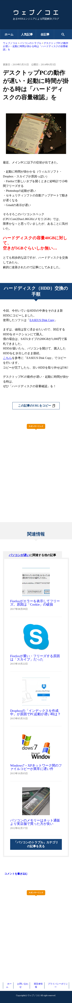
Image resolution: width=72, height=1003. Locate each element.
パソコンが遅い (19, 555)
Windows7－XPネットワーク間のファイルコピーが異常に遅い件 (36, 767)
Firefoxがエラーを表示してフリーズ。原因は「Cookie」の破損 (35, 602)
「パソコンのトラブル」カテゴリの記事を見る (36, 844)
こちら (7, 357)
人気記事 (27, 34)
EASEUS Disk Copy (42, 320)
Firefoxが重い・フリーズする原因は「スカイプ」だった (35, 657)
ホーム (9, 34)
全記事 (45, 34)
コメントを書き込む (16, 873)
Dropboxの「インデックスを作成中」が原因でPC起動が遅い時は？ (35, 712)
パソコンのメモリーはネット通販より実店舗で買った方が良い (35, 822)
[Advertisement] (36, 468)
